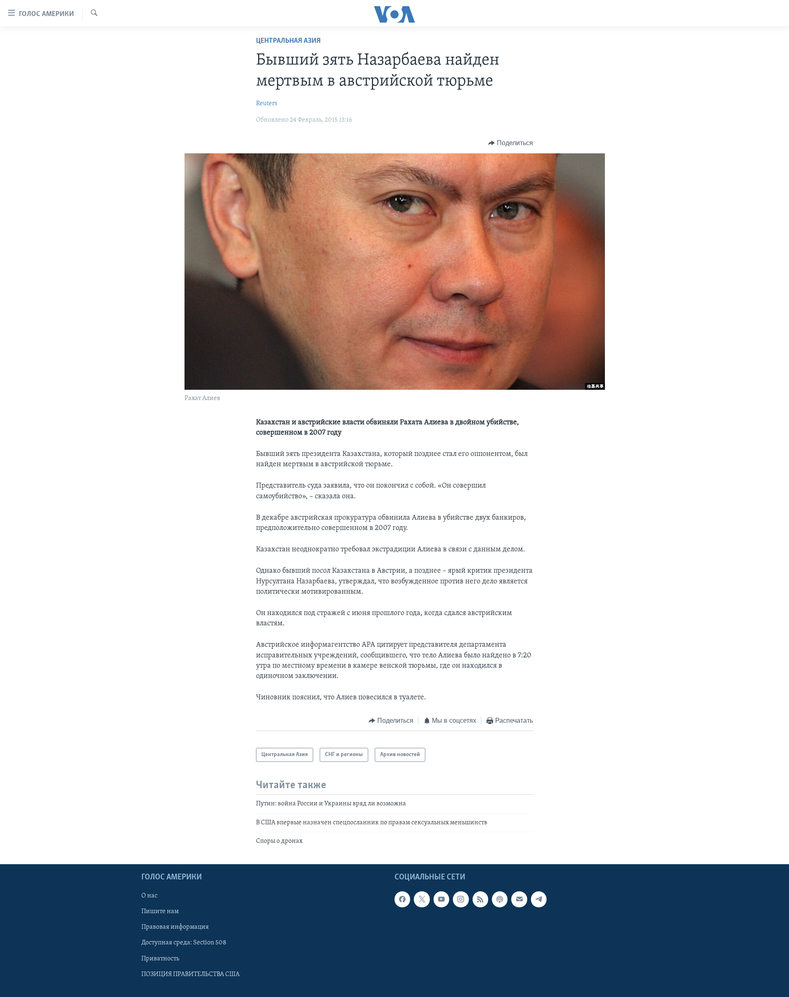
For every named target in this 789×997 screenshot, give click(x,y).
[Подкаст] (500, 899)
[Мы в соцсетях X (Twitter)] (421, 899)
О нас (149, 896)
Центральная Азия (288, 41)
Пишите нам (160, 912)
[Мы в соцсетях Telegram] (539, 899)
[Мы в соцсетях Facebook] (402, 899)
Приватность (160, 958)
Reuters (266, 103)
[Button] (510, 143)
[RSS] (480, 899)
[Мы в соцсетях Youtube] (441, 899)
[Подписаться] (519, 899)
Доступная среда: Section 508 (183, 943)
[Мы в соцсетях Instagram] (460, 899)
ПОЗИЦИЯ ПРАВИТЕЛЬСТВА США (190, 974)
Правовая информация (175, 927)
